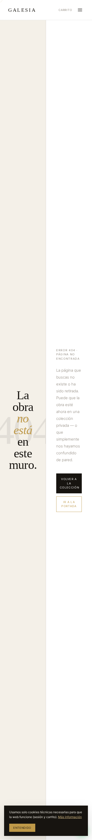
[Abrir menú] (80, 10)
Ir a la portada (68, 504)
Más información (70, 817)
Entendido (22, 828)
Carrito (65, 10)
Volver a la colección (69, 483)
